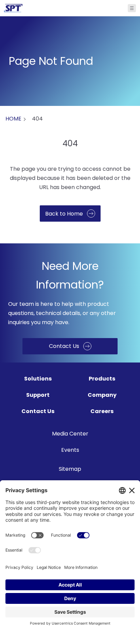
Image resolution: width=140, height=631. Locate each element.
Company (102, 395)
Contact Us (37, 411)
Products (102, 379)
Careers (101, 411)
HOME (13, 119)
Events (70, 450)
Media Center (70, 434)
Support (38, 395)
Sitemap (70, 469)
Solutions (38, 379)
